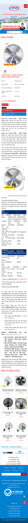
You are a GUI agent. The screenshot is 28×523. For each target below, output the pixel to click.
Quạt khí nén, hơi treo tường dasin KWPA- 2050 (21, 413)
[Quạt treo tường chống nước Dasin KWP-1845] (8, 381)
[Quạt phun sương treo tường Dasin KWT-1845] (21, 381)
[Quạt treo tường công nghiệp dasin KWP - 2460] (8, 427)
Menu (26, 6)
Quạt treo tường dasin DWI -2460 (7, 412)
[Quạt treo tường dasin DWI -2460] (7, 403)
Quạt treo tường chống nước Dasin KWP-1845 (7, 390)
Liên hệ (6, 104)
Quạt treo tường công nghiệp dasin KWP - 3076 (21, 437)
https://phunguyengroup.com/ (13, 334)
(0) (25, 32)
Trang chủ (6, 468)
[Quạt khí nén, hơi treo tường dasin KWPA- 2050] (21, 403)
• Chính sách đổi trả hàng (14, 511)
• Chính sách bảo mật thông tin (14, 506)
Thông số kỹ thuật (8, 114)
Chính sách (7, 470)
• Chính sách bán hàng (14, 515)
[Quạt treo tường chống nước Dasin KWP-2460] (5, 71)
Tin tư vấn (15, 470)
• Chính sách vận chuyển (14, 513)
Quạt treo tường (7, 118)
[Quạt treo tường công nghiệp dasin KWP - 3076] (21, 427)
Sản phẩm (21, 468)
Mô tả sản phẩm (7, 110)
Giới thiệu (13, 468)
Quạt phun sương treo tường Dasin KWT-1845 (21, 390)
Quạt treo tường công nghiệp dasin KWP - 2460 (8, 437)
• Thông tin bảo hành (14, 508)
